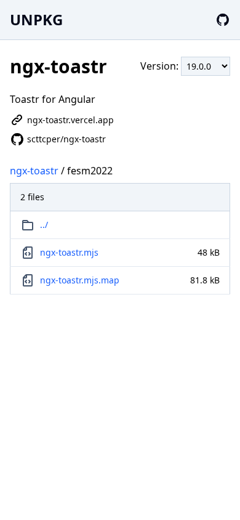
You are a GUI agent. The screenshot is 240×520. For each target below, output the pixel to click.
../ (44, 224)
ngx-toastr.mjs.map (79, 280)
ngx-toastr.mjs (69, 252)
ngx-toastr (34, 170)
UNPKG (36, 19)
